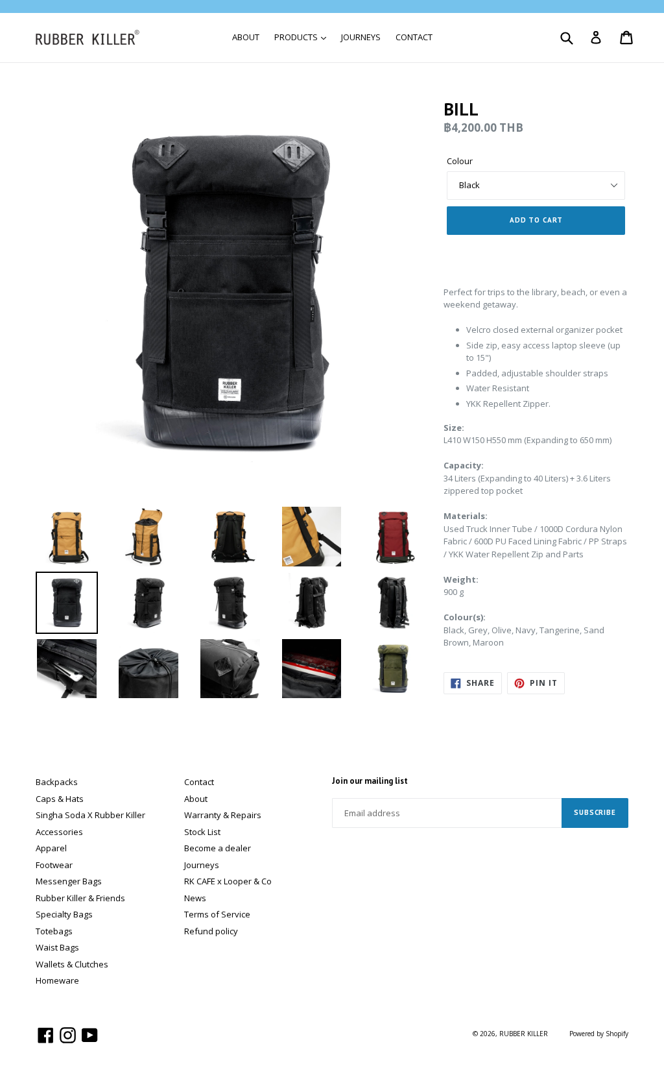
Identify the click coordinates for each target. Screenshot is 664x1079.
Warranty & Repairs (222, 815)
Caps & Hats (60, 799)
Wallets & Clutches (72, 964)
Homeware (57, 980)
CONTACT (414, 37)
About (196, 799)
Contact (199, 782)
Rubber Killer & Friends (80, 898)
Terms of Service (217, 914)
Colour (460, 161)
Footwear (54, 865)
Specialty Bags (64, 914)
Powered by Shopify (598, 1033)
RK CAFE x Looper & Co (228, 881)
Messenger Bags (69, 881)
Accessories (59, 832)
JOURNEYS (361, 37)
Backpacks (57, 782)
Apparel (51, 848)
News (195, 898)
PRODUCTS (297, 37)
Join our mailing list (370, 781)
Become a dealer (217, 848)
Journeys (201, 865)
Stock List (202, 832)
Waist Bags (57, 947)
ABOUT (245, 37)
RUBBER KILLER (523, 1033)
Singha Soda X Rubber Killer (90, 815)
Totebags (54, 931)
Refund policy (211, 931)
